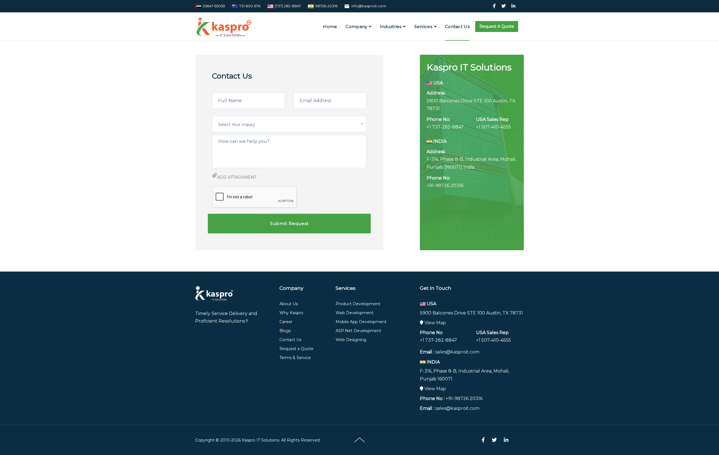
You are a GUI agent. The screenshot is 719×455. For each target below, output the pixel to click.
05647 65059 (213, 6)
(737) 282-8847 (288, 6)
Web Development (355, 312)
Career (285, 321)
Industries (391, 26)
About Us (288, 303)
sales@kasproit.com (457, 352)
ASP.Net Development (358, 330)
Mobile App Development (361, 321)
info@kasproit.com (368, 6)
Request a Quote (296, 348)
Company (356, 26)
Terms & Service (295, 357)
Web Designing (351, 339)
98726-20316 (326, 6)
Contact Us (457, 26)
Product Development (358, 303)
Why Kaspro (291, 312)
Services (423, 26)
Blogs (285, 330)
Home (330, 26)
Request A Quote (496, 26)
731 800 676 (249, 6)
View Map (434, 322)
